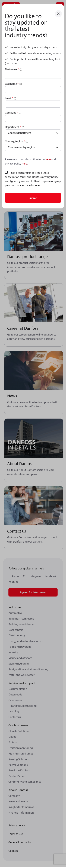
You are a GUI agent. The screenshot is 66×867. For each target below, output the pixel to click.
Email (9, 98)
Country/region (15, 141)
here (48, 159)
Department (13, 127)
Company (11, 112)
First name (12, 69)
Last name (12, 83)
